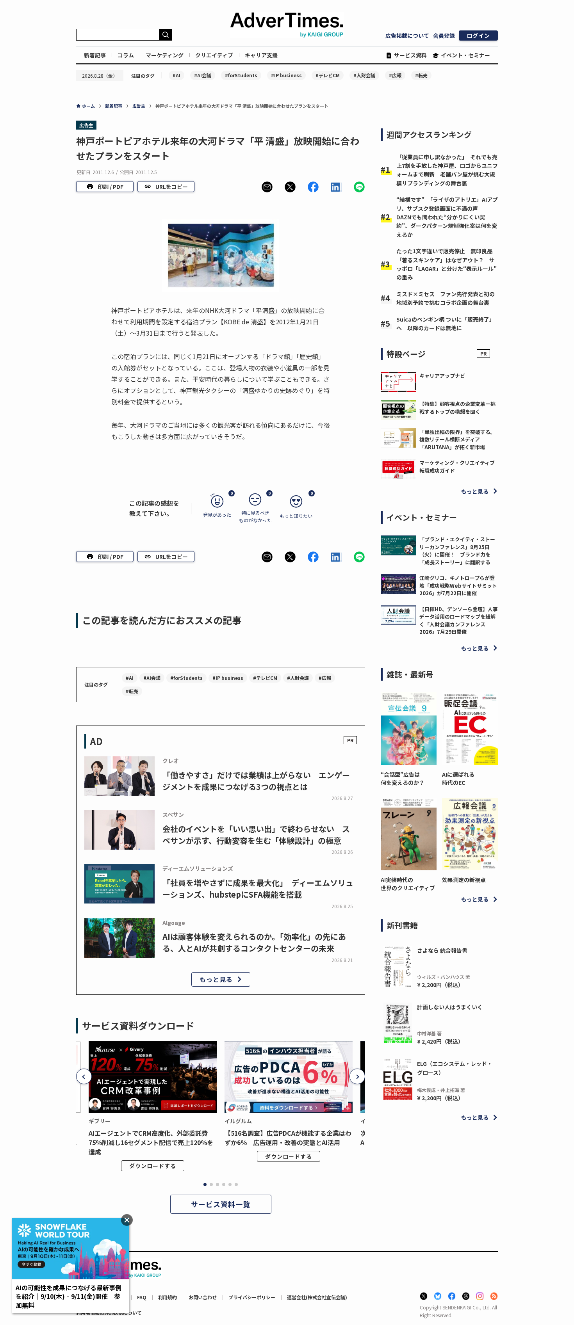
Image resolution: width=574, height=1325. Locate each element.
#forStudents (241, 75)
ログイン (478, 35)
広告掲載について (407, 35)
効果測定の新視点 (464, 880)
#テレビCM (328, 75)
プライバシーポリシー (251, 1297)
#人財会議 (364, 75)
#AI (176, 75)
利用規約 (167, 1297)
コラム (126, 55)
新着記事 (95, 55)
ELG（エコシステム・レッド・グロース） (454, 1068)
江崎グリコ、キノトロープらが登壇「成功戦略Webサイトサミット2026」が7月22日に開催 (458, 585)
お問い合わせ (203, 1297)
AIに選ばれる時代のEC (458, 778)
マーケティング (165, 55)
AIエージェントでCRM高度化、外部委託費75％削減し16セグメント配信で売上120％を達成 (151, 1142)
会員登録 (444, 35)
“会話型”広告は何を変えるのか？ (402, 778)
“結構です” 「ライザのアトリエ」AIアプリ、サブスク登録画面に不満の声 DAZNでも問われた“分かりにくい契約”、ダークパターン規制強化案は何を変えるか (447, 217)
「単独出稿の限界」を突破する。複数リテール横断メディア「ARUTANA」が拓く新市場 (457, 439)
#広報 (395, 75)
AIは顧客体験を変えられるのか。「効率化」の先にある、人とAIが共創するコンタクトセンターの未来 (254, 942)
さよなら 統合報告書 (442, 950)
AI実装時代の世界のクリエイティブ (408, 884)
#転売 (421, 75)
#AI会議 (202, 75)
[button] (267, 187)
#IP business (286, 75)
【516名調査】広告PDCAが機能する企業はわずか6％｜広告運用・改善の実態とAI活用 (288, 1137)
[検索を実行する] (165, 35)
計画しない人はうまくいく (450, 1007)
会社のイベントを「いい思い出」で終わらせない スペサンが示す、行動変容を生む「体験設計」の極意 (256, 834)
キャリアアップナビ (442, 375)
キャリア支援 (261, 55)
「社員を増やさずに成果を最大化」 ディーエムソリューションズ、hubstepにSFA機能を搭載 (257, 888)
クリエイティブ (214, 55)
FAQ (141, 1297)
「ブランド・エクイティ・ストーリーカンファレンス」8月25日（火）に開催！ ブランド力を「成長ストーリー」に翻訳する (457, 550)
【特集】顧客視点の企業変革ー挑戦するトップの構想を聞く (457, 407)
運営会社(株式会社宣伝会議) (317, 1297)
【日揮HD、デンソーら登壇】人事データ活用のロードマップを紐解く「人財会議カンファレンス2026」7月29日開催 (458, 620)
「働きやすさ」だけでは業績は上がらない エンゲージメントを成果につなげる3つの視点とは (256, 780)
